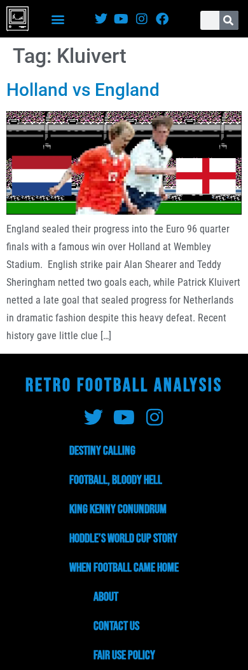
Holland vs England (83, 89)
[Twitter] (101, 19)
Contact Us (116, 626)
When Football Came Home (124, 567)
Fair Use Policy (124, 655)
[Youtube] (121, 19)
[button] (58, 18)
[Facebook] (162, 19)
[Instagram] (141, 19)
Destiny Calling (102, 451)
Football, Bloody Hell (115, 480)
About (105, 597)
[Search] (228, 20)
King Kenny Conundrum (118, 509)
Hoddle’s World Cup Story (123, 538)
